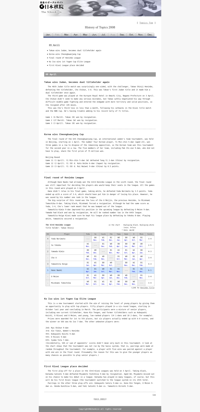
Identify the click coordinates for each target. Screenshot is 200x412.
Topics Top (146, 23)
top (154, 395)
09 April (54, 45)
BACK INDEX (100, 399)
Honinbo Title (147, 288)
